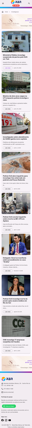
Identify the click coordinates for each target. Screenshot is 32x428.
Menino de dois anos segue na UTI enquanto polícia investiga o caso (15, 98)
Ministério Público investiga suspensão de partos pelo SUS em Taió (15, 57)
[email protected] (9, 392)
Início (6, 11)
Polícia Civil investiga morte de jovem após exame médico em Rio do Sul (15, 301)
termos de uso (5, 412)
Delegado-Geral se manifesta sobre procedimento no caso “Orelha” (14, 260)
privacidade (14, 412)
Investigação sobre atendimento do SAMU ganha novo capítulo (16, 138)
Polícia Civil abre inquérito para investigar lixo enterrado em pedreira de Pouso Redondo (15, 178)
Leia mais (8, 68)
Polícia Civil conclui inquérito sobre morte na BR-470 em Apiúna (14, 219)
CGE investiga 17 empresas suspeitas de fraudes (14, 341)
